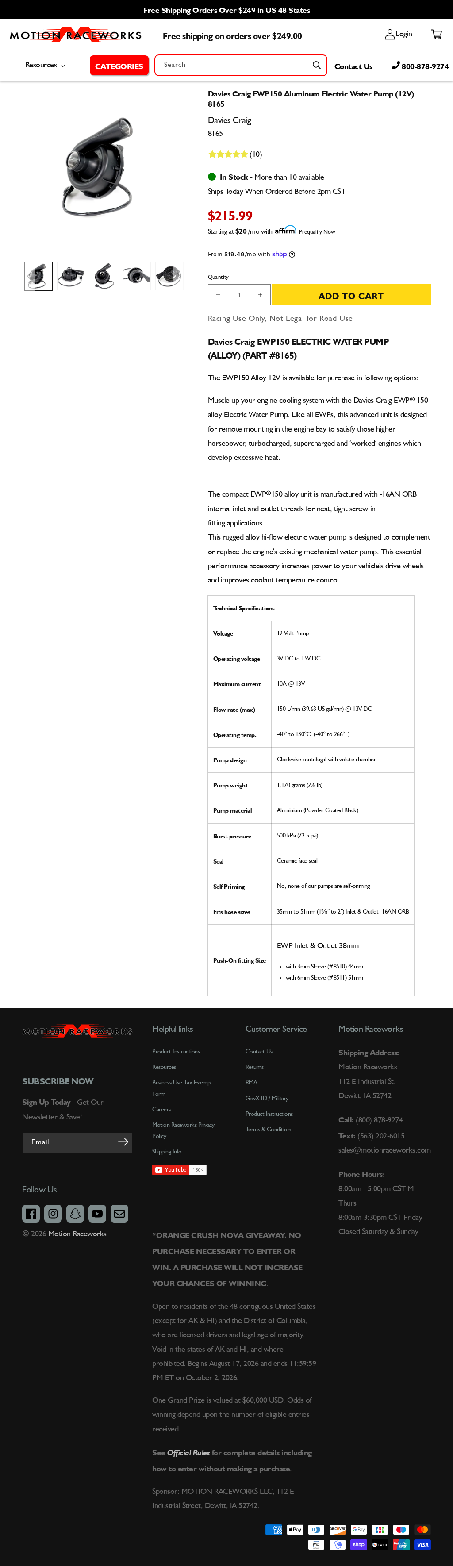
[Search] (316, 65)
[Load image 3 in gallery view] (104, 276)
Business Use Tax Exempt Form (182, 1088)
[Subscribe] (123, 1142)
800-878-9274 (424, 65)
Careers (161, 1110)
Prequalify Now (317, 232)
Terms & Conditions (269, 1129)
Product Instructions (269, 1114)
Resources (164, 1067)
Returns (255, 1067)
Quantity (218, 277)
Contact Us (353, 65)
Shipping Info (167, 1152)
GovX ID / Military (267, 1098)
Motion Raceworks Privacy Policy (183, 1130)
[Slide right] (179, 276)
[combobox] (240, 65)
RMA (251, 1083)
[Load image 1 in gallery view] (38, 276)
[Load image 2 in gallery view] (71, 276)
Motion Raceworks (77, 1234)
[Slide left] (28, 276)
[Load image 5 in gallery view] (169, 276)
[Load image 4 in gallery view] (137, 276)
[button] (119, 65)
